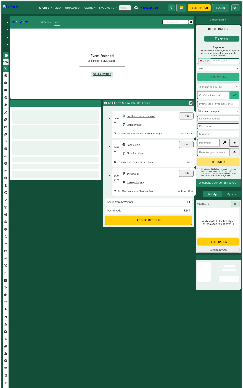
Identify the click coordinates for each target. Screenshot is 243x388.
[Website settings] (235, 7)
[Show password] (234, 143)
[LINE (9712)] (13, 22)
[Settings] (235, 204)
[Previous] (12, 103)
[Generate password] (224, 143)
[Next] (22, 103)
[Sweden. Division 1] (27, 22)
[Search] (191, 22)
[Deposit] (171, 7)
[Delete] (98, 103)
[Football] (20, 22)
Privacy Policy (219, 173)
